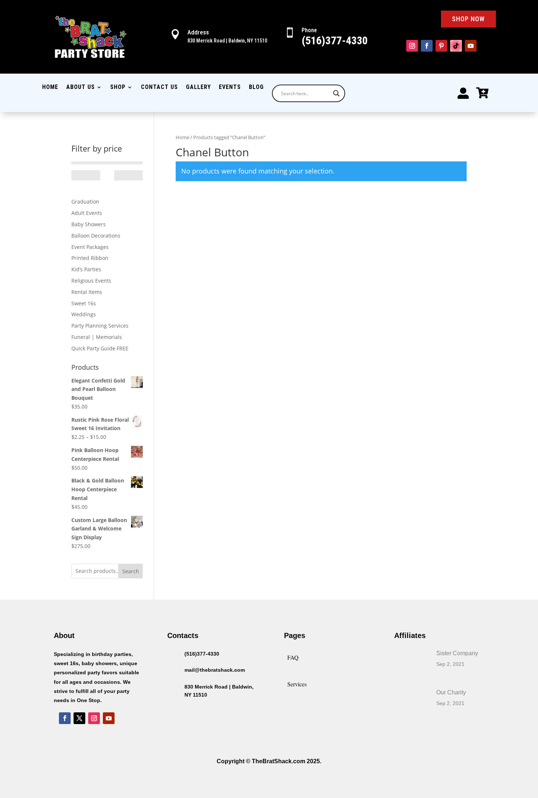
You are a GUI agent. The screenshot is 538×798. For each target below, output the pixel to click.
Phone (309, 30)
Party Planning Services (99, 325)
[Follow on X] (79, 718)
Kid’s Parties (86, 269)
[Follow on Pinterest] (441, 46)
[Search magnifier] (336, 93)
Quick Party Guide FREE (99, 348)
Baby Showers (88, 224)
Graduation (85, 201)
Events (230, 87)
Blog (256, 87)
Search (130, 571)
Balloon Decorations (95, 235)
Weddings (83, 314)
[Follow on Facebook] (427, 46)
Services (297, 684)
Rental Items (86, 291)
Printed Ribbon (89, 257)
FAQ (293, 657)
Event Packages (90, 246)
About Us (80, 87)
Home (50, 87)
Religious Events (91, 280)
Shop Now (468, 19)
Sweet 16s (83, 303)
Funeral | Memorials (96, 336)
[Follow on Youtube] (471, 46)
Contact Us (159, 87)
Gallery (198, 87)
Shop (118, 87)
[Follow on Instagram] (412, 46)
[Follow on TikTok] (456, 46)
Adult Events (86, 212)
